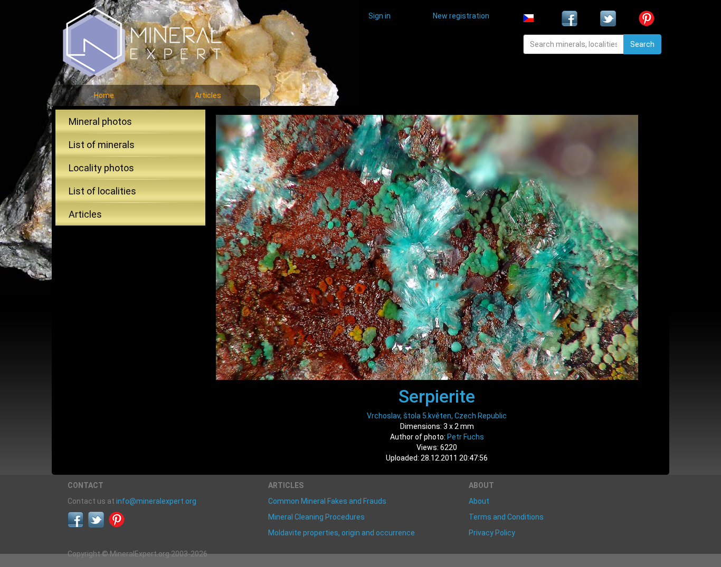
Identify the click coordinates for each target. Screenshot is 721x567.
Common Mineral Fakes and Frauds (327, 501)
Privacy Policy (492, 533)
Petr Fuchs (465, 437)
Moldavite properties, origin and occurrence (341, 533)
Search (642, 44)
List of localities (102, 191)
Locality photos (101, 167)
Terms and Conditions (506, 517)
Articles (208, 95)
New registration (461, 16)
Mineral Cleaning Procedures (316, 517)
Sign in (379, 16)
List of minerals (102, 144)
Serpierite (437, 396)
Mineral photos (100, 121)
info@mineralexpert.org (156, 501)
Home (104, 95)
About (479, 501)
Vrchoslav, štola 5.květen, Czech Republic (437, 416)
